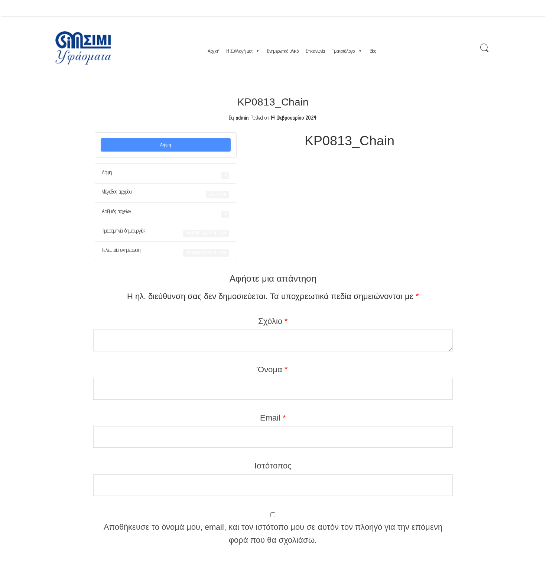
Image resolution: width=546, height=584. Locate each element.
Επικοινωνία (315, 51)
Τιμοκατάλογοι (343, 51)
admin (241, 117)
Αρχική (213, 51)
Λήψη (165, 144)
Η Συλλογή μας (240, 51)
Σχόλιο (273, 321)
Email (273, 417)
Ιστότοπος (273, 465)
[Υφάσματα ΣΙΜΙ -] (83, 48)
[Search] (484, 48)
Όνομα (273, 369)
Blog (373, 51)
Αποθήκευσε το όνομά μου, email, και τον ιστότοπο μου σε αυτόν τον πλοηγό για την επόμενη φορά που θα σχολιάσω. (273, 533)
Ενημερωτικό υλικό (283, 51)
